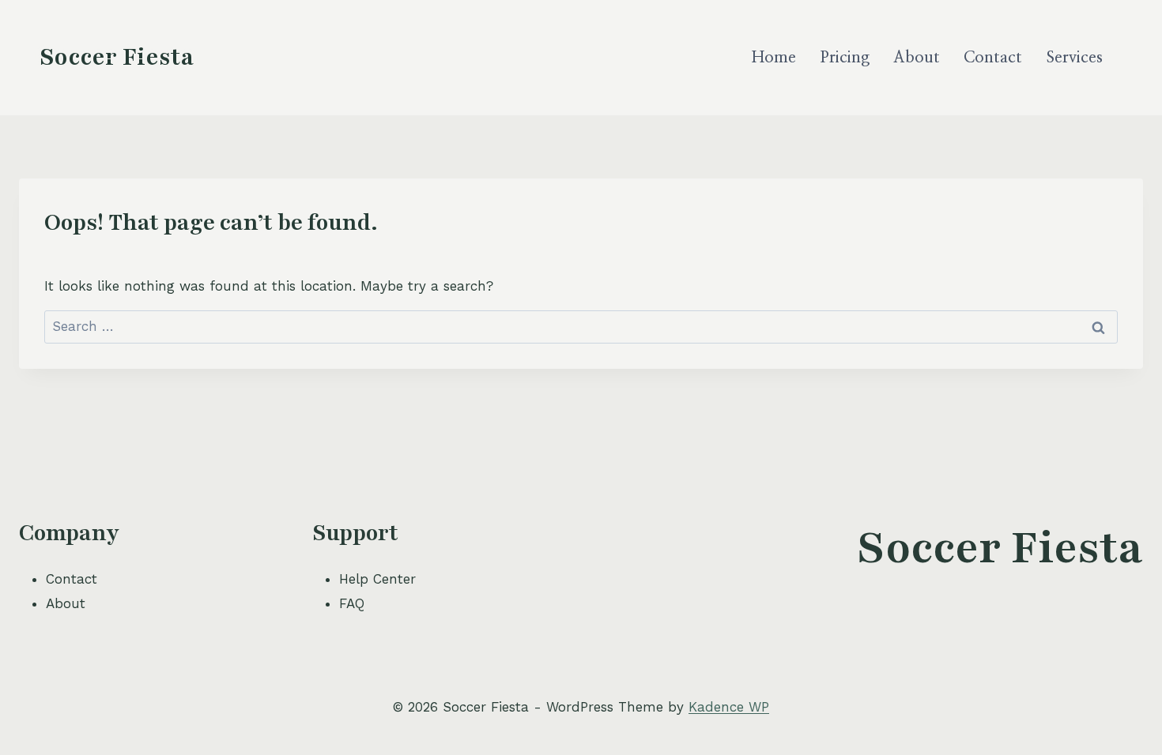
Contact (993, 58)
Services (1075, 58)
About (916, 58)
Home (774, 58)
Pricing (845, 58)
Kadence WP (729, 707)
